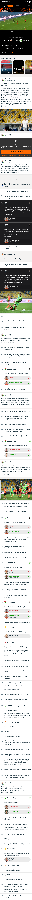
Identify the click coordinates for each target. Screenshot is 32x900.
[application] (16, 21)
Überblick (5, 52)
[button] (27, 5)
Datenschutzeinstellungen (9, 155)
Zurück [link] (5, 10)
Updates (12, 52)
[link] (10, 5)
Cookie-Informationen (24, 155)
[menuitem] (11, 5)
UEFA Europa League (3, 6)
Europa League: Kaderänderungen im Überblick (7, 71)
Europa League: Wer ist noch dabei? (18, 70)
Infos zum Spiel (22, 52)
